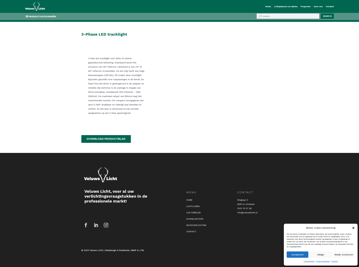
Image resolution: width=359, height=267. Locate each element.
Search (327, 16)
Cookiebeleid (309, 261)
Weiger (320, 254)
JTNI (141, 250)
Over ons (318, 6)
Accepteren (298, 254)
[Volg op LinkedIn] (95, 225)
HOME (189, 200)
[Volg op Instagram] (106, 225)
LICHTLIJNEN (193, 206)
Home (268, 6)
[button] (353, 227)
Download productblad (106, 138)
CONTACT (191, 231)
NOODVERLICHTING (196, 225)
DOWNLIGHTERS (194, 219)
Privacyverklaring (323, 261)
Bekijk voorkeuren (344, 254)
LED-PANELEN (193, 212)
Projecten (306, 6)
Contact (334, 261)
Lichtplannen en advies (286, 6)
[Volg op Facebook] (85, 225)
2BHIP (133, 250)
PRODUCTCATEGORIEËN (42, 16)
